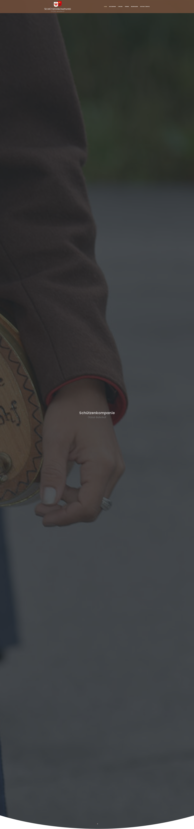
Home (105, 6)
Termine (127, 6)
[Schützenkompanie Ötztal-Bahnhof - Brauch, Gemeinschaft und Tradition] (57, 6)
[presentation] (3, 414)
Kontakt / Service (145, 6)
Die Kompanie (112, 6)
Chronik (120, 6)
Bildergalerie (134, 6)
